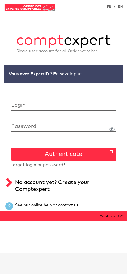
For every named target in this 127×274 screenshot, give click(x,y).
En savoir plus (67, 74)
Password (23, 126)
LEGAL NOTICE (110, 216)
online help (41, 205)
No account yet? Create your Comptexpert (52, 186)
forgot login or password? (38, 165)
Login (18, 105)
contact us (68, 205)
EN (120, 6)
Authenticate (63, 154)
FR (109, 6)
